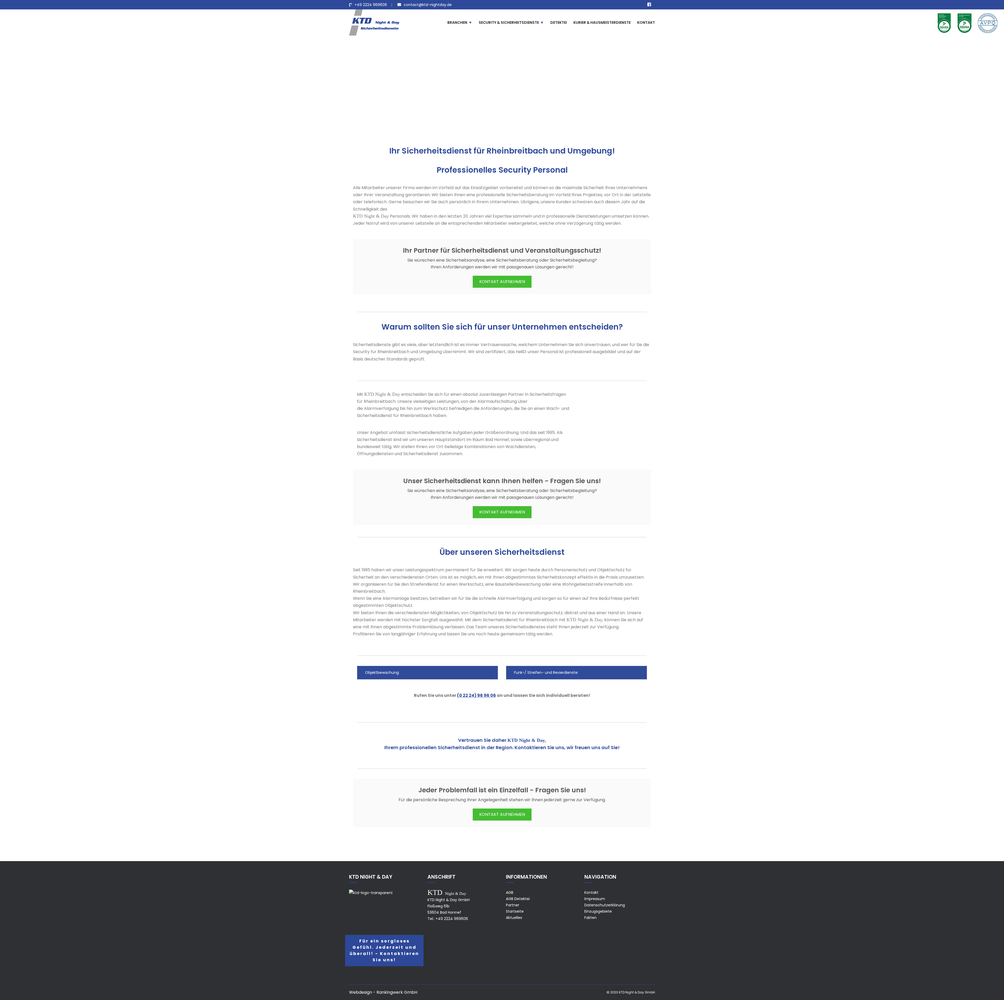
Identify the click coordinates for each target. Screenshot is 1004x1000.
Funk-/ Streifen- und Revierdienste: (545, 672)
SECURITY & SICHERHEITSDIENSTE (509, 22)
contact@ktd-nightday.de (428, 4)
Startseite (515, 911)
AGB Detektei (518, 898)
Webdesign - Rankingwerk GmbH (383, 992)
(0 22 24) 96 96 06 (476, 695)
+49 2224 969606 (371, 4)
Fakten (590, 917)
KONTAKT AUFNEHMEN (502, 282)
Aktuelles (514, 917)
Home (449, 92)
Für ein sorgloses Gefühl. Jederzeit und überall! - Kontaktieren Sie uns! (384, 950)
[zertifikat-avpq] (987, 23)
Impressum (594, 898)
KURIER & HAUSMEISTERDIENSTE (602, 22)
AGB (509, 892)
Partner (512, 905)
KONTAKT (646, 22)
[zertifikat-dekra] (944, 23)
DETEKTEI (558, 22)
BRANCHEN (457, 22)
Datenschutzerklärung (604, 905)
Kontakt (591, 892)
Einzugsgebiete (474, 92)
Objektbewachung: (382, 672)
